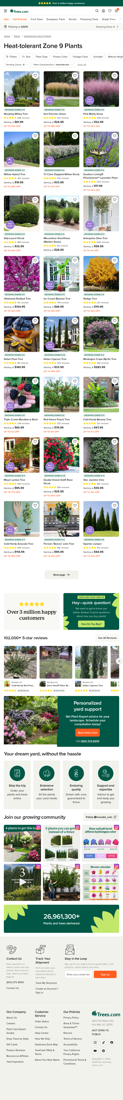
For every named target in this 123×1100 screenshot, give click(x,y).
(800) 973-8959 (90, 741)
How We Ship (42, 1038)
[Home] (19, 10)
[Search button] (97, 10)
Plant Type (42, 56)
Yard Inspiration (15, 1061)
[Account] (103, 11)
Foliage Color (80, 56)
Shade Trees (109, 19)
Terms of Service (72, 1038)
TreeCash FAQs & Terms (44, 1052)
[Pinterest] (103, 1051)
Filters (13, 56)
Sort (28, 56)
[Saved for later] (35, 75)
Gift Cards (11, 1044)
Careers (10, 1023)
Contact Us (12, 988)
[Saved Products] (110, 11)
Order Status (42, 1021)
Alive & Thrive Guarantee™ (71, 1025)
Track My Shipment (46, 982)
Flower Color (60, 56)
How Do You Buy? (91, 623)
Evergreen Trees (56, 19)
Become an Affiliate (17, 1055)
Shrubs (72, 19)
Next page (59, 574)
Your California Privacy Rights (71, 1052)
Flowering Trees (89, 19)
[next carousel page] (119, 661)
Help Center (42, 1032)
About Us (11, 1017)
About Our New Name (47, 1059)
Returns (67, 1032)
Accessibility (70, 1044)
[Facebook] (112, 1042)
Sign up (105, 974)
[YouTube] (95, 1051)
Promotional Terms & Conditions (74, 1061)
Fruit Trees (37, 19)
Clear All (82, 64)
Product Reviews (15, 1050)
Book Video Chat (87, 732)
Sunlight (98, 56)
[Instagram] (95, 1042)
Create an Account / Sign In (47, 990)
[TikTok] (103, 1042)
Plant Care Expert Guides (16, 1031)
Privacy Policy (71, 1017)
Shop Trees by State (17, 1038)
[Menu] (6, 10)
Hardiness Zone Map (46, 1044)
